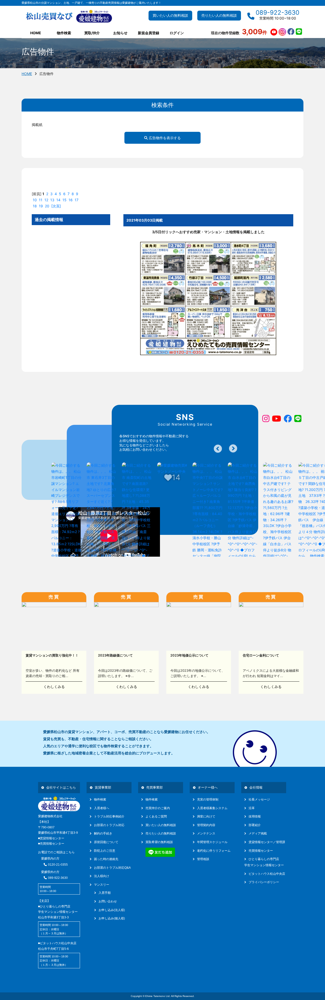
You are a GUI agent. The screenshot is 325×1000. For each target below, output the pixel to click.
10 (35, 200)
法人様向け (101, 876)
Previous (218, 449)
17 (76, 200)
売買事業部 (154, 787)
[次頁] (56, 206)
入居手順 (105, 893)
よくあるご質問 (156, 816)
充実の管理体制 (207, 799)
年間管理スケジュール (212, 842)
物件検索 (100, 799)
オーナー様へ (208, 787)
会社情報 (256, 787)
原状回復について (106, 842)
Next (233, 448)
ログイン (177, 33)
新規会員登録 (148, 33)
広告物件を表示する (164, 138)
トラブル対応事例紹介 (109, 816)
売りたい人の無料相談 (219, 15)
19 (41, 206)
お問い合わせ (108, 901)
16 (71, 200)
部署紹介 (255, 825)
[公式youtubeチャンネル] (273, 32)
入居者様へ (101, 808)
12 (46, 200)
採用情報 (255, 816)
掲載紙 (37, 124)
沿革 (252, 808)
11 (40, 200)
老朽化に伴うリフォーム (214, 850)
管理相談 (203, 859)
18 (35, 206)
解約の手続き (103, 833)
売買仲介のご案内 (157, 808)
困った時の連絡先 (106, 859)
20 (47, 206)
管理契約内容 (206, 825)
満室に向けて (206, 816)
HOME (35, 33)
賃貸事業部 (103, 787)
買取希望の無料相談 (159, 842)
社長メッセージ (259, 799)
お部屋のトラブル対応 (109, 825)
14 (58, 200)
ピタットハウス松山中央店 (267, 874)
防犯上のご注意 (104, 850)
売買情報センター (261, 850)
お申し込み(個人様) (112, 918)
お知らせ (120, 33)
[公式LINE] (299, 32)
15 (64, 200)
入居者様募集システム (212, 808)
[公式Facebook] (291, 32)
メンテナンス (206, 833)
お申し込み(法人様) (112, 910)
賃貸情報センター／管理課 (267, 842)
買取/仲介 (92, 33)
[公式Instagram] (282, 32)
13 (52, 200)
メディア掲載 (258, 833)
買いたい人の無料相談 (170, 15)
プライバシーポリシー (264, 882)
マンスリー (101, 884)
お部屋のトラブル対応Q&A (112, 867)
